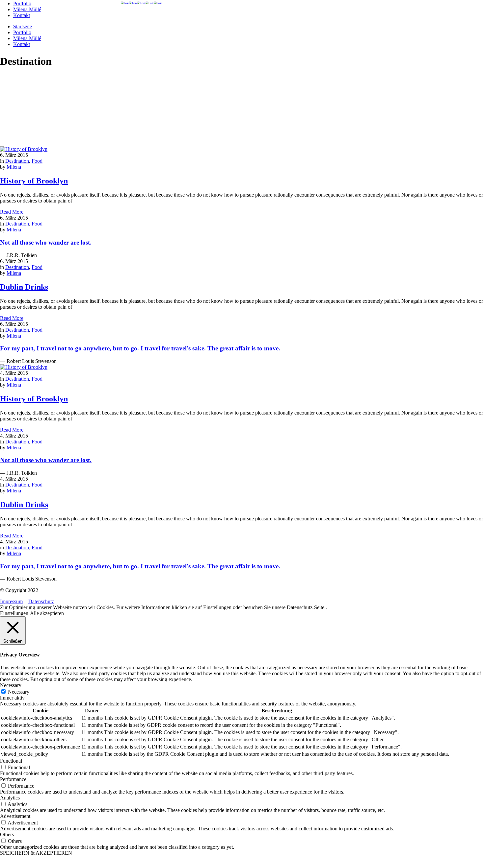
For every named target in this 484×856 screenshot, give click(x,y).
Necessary (18, 692)
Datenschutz (41, 601)
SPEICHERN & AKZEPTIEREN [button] (36, 853)
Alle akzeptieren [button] (47, 613)
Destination (17, 161)
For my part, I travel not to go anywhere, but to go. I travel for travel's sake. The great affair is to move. (140, 348)
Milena (14, 167)
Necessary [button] (10, 685)
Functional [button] (11, 761)
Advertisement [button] (15, 816)
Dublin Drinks (24, 287)
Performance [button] (13, 779)
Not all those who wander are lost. (46, 242)
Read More (11, 212)
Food (37, 161)
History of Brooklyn (34, 181)
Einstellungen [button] (14, 613)
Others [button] (7, 834)
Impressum (11, 601)
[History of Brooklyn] (23, 149)
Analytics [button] (10, 797)
